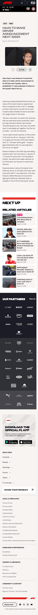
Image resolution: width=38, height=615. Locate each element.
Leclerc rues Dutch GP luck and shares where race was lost (25, 257)
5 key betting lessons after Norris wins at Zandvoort (25, 219)
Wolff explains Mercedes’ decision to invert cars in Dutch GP (25, 269)
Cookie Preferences (10, 555)
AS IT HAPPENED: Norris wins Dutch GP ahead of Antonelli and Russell (25, 244)
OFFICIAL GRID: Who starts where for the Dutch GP (24, 231)
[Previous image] (13, 70)
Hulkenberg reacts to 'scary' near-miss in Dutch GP (24, 281)
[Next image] (30, 70)
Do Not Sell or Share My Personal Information (19, 540)
